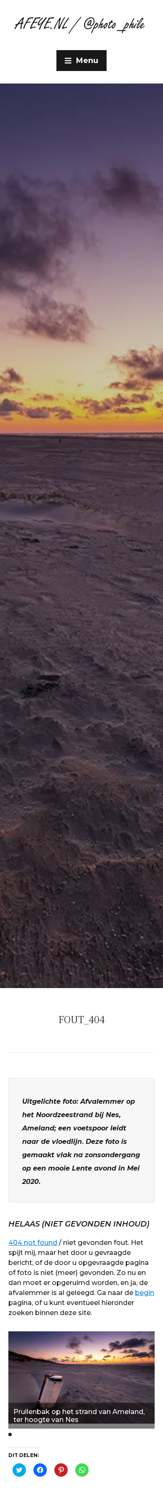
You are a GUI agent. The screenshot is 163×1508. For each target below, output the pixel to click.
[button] (10, 1434)
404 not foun (30, 1243)
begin (144, 1293)
